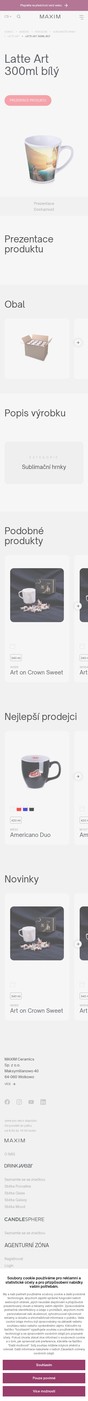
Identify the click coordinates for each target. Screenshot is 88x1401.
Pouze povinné (44, 1378)
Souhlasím (44, 1365)
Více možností (44, 1391)
